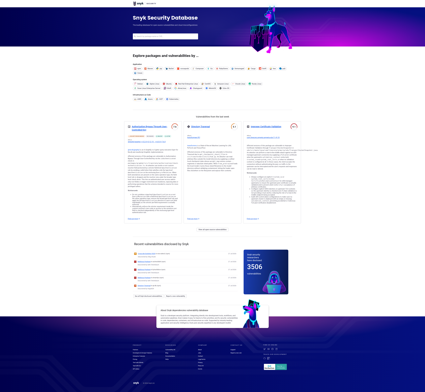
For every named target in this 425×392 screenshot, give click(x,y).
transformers (193, 137)
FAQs (167, 359)
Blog (166, 353)
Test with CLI (137, 366)
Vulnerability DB (170, 349)
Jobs (199, 353)
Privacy (200, 362)
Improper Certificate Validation (266, 126)
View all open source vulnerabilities (212, 229)
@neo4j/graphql (147, 142)
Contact (200, 356)
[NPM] (268, 359)
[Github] (264, 359)
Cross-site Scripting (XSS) (146, 254)
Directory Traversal (200, 126)
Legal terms (201, 359)
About (200, 349)
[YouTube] (268, 350)
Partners (135, 349)
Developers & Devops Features (142, 353)
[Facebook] (272, 350)
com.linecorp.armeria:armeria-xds (263, 137)
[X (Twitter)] (264, 350)
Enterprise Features (139, 356)
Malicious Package (144, 261)
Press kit (201, 366)
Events (200, 369)
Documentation (170, 356)
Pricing (135, 359)
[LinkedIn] (276, 350)
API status (136, 369)
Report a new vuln (236, 353)
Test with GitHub (138, 362)
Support (233, 349)
